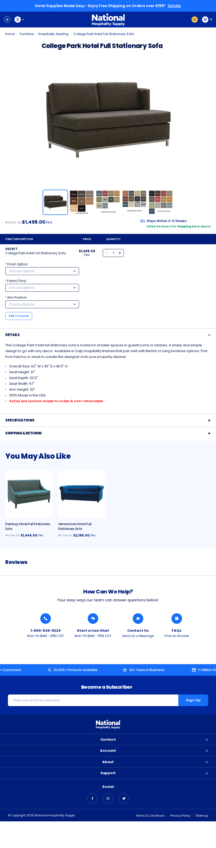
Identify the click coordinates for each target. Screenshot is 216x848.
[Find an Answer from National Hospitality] (176, 618)
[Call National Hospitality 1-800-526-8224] (45, 618)
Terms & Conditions (150, 815)
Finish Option (16, 264)
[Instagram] (108, 798)
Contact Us (138, 630)
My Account (19, 19)
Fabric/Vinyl (15, 281)
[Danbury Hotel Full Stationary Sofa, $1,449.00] (29, 494)
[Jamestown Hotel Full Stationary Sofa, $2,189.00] (81, 494)
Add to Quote (19, 316)
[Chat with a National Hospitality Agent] (93, 618)
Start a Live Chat (93, 630)
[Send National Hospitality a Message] (138, 618)
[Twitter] (124, 798)
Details (174, 5)
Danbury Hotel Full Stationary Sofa (27, 526)
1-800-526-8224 (46, 630)
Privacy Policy (180, 815)
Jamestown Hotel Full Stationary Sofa (74, 526)
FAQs (176, 630)
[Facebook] (92, 798)
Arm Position (16, 297)
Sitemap (202, 815)
